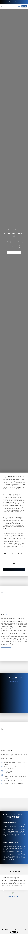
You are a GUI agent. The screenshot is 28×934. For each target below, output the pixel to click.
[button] (19, 6)
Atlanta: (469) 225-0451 (14, 681)
